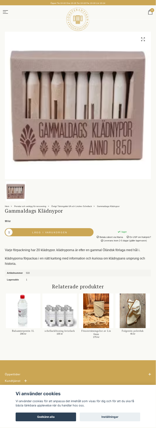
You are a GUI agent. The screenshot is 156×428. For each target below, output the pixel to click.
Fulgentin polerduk (133, 330)
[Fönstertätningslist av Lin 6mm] (96, 310)
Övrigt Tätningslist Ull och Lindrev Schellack (71, 206)
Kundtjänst (12, 380)
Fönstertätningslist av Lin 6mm (96, 332)
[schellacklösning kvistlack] (59, 310)
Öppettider (12, 374)
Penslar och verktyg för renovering (30, 206)
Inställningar (109, 416)
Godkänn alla (46, 416)
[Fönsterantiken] (78, 19)
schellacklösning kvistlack (60, 330)
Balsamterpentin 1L (23, 330)
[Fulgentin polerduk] (132, 310)
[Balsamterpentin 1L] (23, 310)
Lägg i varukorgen (49, 232)
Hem (7, 206)
